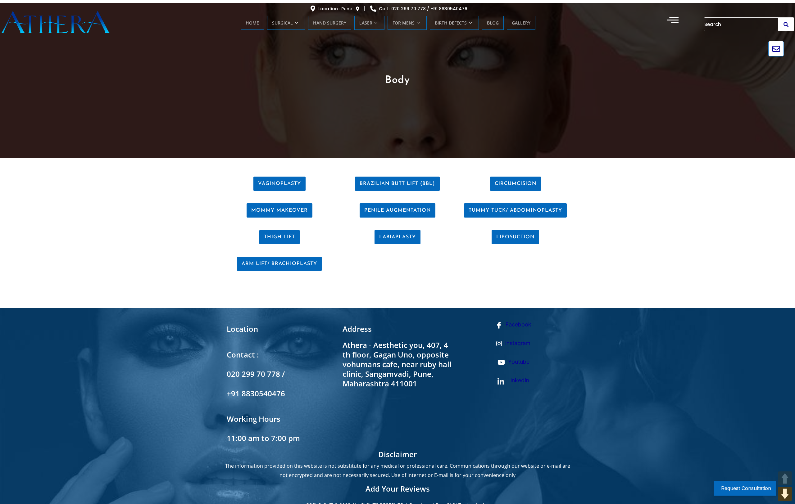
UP (785, 478)
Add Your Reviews (398, 489)
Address (357, 329)
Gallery (521, 23)
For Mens (404, 23)
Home (252, 23)
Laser (365, 23)
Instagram (516, 343)
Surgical (282, 23)
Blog (493, 23)
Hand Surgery (329, 23)
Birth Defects (451, 23)
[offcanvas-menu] (673, 20)
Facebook (517, 324)
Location (242, 329)
